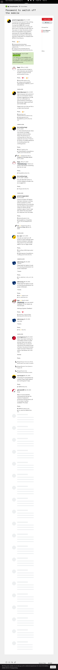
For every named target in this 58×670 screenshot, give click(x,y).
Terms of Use (42, 663)
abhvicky (21, 302)
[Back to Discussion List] (2, 2)
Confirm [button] (53, 667)
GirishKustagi (23, 164)
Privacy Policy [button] (14, 668)
